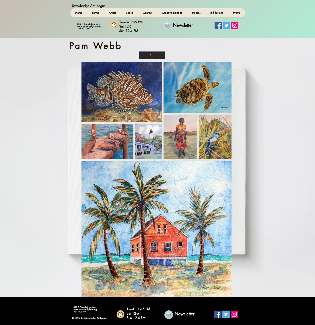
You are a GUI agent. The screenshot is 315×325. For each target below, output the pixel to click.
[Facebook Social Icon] (218, 25)
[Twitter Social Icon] (226, 25)
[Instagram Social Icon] (234, 25)
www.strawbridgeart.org (89, 26)
